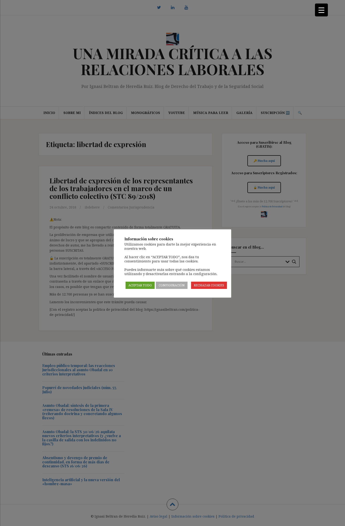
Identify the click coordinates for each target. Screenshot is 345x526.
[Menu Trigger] (321, 10)
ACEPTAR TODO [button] (140, 285)
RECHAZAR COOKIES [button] (209, 285)
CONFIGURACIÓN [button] (172, 285)
